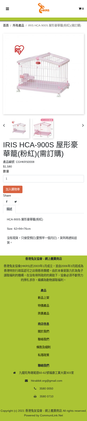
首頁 (6, 25)
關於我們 (43, 331)
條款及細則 (43, 347)
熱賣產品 (43, 313)
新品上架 (43, 297)
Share (6, 201)
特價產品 (43, 305)
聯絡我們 (43, 339)
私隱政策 (43, 355)
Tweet (15, 201)
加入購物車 (13, 189)
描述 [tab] (9, 209)
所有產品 (18, 25)
